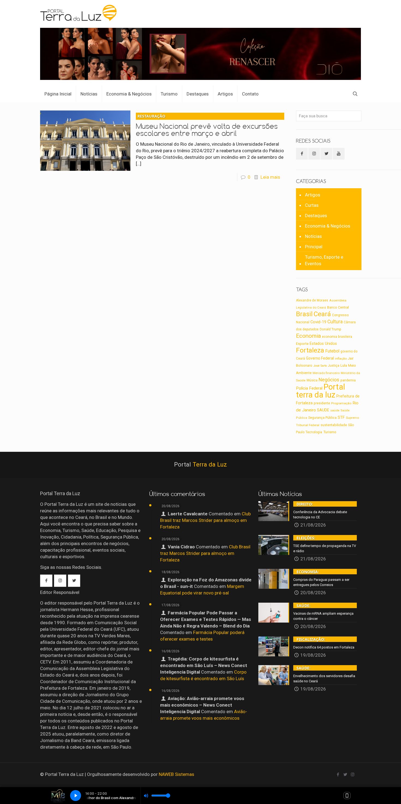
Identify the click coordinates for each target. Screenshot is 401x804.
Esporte (302, 344)
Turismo (329, 432)
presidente (322, 403)
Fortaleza (310, 350)
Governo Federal (320, 358)
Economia (308, 336)
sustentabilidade (334, 425)
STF (341, 417)
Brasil (304, 314)
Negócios (329, 379)
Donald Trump (330, 329)
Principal (313, 246)
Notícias (313, 236)
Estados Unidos (323, 343)
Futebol (332, 351)
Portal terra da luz (320, 390)
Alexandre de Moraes (312, 300)
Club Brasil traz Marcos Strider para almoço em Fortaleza (205, 520)
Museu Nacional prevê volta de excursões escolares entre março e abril (207, 125)
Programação (341, 403)
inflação (341, 358)
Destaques (316, 215)
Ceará (322, 314)
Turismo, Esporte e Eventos (324, 260)
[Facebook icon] (338, 774)
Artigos (312, 195)
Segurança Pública (322, 418)
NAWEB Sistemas (176, 774)
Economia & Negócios (327, 226)
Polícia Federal (309, 388)
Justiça (333, 365)
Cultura (335, 321)
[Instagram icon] (352, 774)
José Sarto (320, 365)
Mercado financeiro (326, 373)
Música (312, 380)
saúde (334, 410)
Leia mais (270, 177)
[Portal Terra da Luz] (79, 12)
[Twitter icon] (345, 774)
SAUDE (323, 410)
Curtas (312, 205)
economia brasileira (337, 337)
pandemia (348, 380)
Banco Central (338, 307)
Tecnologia (314, 432)
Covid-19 (318, 321)
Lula (343, 365)
